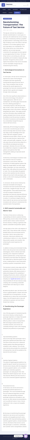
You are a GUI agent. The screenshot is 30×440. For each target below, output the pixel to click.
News (9, 9)
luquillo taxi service (16, 279)
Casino (11, 12)
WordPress (15, 438)
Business (15, 9)
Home (4, 9)
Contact (17, 12)
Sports (4, 12)
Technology (23, 9)
